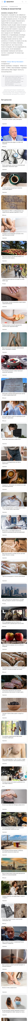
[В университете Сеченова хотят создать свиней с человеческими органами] (14, 663)
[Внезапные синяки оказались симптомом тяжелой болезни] (14, 297)
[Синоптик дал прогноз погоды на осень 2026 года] (14, 274)
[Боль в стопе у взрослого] (14, 983)
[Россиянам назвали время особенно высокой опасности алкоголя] (14, 845)
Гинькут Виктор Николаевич (15, 61)
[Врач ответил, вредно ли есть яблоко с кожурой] (14, 640)
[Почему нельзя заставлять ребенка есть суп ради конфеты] (14, 777)
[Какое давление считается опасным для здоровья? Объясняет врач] (14, 160)
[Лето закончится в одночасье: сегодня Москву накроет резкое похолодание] (14, 594)
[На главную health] (10, 1)
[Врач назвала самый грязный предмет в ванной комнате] (14, 960)
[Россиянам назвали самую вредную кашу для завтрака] (14, 366)
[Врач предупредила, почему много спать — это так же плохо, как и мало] (14, 503)
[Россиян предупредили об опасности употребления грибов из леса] (14, 823)
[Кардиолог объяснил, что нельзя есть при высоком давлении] (14, 480)
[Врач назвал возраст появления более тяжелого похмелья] (14, 937)
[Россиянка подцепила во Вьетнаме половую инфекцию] (14, 731)
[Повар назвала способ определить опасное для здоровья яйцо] (14, 320)
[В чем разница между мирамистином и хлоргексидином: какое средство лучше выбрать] (14, 1005)
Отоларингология (13, 6)
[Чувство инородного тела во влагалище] (14, 571)
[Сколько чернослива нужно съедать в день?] (14, 708)
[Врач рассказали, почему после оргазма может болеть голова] (14, 548)
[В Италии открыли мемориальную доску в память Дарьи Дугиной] (14, 388)
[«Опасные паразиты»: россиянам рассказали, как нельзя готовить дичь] (14, 685)
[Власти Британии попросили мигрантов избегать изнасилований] (14, 868)
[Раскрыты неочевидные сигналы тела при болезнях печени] (14, 228)
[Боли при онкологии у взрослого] (14, 434)
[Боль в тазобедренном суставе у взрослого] (14, 457)
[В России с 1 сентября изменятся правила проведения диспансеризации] (14, 526)
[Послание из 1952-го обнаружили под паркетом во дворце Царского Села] (14, 206)
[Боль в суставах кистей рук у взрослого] (14, 800)
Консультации (4, 6)
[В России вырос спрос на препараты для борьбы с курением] (14, 411)
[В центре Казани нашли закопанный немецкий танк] (14, 914)
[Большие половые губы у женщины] (14, 114)
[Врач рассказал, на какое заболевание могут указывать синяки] (14, 343)
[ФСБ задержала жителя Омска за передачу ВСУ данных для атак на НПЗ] (14, 617)
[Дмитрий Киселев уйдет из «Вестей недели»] (14, 137)
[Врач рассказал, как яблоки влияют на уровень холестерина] (14, 251)
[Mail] (5, 1)
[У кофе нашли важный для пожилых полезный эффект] (14, 183)
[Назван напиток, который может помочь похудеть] (14, 891)
